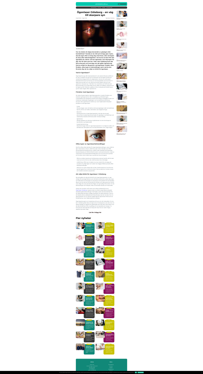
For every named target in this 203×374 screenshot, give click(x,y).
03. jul (89, 259)
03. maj (89, 307)
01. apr (109, 320)
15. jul (89, 247)
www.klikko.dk (93, 370)
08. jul (109, 247)
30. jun (89, 271)
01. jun (109, 283)
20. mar (109, 332)
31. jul (109, 235)
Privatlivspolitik (140, 372)
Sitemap (111, 370)
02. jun (89, 283)
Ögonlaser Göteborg (110, 18)
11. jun (109, 271)
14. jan (89, 344)
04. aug (89, 223)
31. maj (89, 295)
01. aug (89, 235)
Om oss (99, 7)
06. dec (109, 344)
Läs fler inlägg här (95, 212)
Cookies (103, 7)
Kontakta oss (109, 7)
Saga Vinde (84, 18)
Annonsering (93, 7)
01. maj (109, 307)
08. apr (89, 320)
